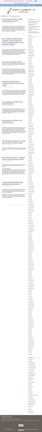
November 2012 (31, 304)
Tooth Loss (30, 409)
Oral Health (30, 393)
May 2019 (30, 178)
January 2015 (30, 262)
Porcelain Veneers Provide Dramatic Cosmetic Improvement (34, 32)
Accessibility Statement (17, 429)
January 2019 (30, 184)
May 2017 (30, 217)
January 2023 (30, 107)
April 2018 (30, 199)
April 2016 (30, 238)
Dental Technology (31, 375)
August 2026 (30, 37)
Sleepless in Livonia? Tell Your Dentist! (12, 121)
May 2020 (30, 158)
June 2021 (30, 137)
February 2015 (30, 260)
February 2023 (30, 105)
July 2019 (30, 175)
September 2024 (31, 74)
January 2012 (30, 320)
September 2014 (31, 268)
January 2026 (30, 48)
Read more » (13, 31)
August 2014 (30, 270)
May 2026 (30, 42)
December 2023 (31, 89)
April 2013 (30, 296)
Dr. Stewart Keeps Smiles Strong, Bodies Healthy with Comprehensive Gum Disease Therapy (12, 41)
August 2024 (30, 76)
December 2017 (31, 205)
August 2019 (30, 173)
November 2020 (31, 149)
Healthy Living (30, 386)
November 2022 (31, 110)
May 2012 (30, 314)
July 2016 (30, 233)
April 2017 (30, 218)
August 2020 (30, 153)
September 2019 (31, 171)
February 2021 (30, 144)
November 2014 (31, 265)
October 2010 (30, 344)
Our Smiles (28, 5)
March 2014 (30, 278)
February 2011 (30, 338)
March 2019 (30, 181)
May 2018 (30, 197)
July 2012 (30, 310)
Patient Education (31, 399)
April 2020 (30, 160)
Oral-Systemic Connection (32, 394)
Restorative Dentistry (32, 402)
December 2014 (31, 263)
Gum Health (30, 383)
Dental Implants (31, 372)
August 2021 (30, 134)
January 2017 (30, 223)
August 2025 (30, 56)
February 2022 (30, 124)
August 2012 (30, 309)
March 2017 (30, 220)
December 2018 (31, 186)
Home (2, 5)
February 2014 (30, 280)
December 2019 (31, 166)
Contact (33, 5)
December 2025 (31, 50)
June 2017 (30, 215)
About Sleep (30, 359)
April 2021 (30, 141)
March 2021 (30, 142)
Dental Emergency (31, 369)
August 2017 (30, 212)
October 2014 (30, 267)
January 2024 (30, 87)
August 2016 (30, 231)
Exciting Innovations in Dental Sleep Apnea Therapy (13, 63)
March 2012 (30, 317)
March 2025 (30, 65)
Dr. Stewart (30, 377)
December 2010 (31, 341)
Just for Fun (30, 388)
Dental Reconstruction (32, 373)
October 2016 (30, 228)
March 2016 (30, 239)
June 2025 (30, 60)
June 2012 (30, 312)
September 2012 (31, 307)
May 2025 (30, 61)
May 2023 (30, 100)
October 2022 (30, 111)
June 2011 (30, 331)
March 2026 (30, 45)
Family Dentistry (31, 378)
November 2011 (31, 323)
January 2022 (30, 126)
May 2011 (30, 333)
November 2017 (31, 207)
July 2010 (30, 349)
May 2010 (30, 352)
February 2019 (30, 183)
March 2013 (30, 297)
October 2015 (30, 247)
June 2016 (30, 234)
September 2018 (31, 191)
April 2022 (30, 121)
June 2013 (30, 293)
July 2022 (30, 116)
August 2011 (30, 328)
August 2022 (30, 115)
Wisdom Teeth (30, 412)
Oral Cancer (30, 391)
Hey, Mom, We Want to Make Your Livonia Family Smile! (13, 158)
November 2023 (31, 90)
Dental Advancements (32, 367)
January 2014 (30, 281)
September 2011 (31, 326)
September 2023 (31, 94)
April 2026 (30, 44)
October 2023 (30, 92)
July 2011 (30, 330)
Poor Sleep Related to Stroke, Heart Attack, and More (13, 83)
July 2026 (30, 39)
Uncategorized (30, 411)
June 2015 (30, 254)
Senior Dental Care (31, 404)
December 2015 (31, 244)
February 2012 (30, 318)
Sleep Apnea (30, 406)
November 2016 (31, 226)
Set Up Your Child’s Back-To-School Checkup (33, 24)
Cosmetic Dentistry (31, 365)
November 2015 (31, 246)
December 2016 (31, 225)
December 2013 (31, 283)
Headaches (30, 385)
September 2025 (31, 55)
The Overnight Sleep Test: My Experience (12, 103)
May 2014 (30, 275)
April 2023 (30, 102)
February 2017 (30, 221)
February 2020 (30, 163)
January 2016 (30, 242)
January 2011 (30, 339)
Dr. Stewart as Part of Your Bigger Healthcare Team (13, 142)
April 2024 (30, 82)
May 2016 (30, 236)
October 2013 (30, 286)
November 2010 (31, 343)
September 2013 (31, 288)
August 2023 (30, 95)
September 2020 (31, 152)
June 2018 (30, 196)
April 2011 (30, 335)
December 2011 (31, 322)
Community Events (31, 364)
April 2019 (30, 179)
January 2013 (30, 301)
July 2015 (30, 252)
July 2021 (30, 136)
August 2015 (30, 251)
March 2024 (30, 84)
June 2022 (30, 118)
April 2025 (30, 63)
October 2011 (30, 325)
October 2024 (30, 73)
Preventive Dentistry (31, 401)
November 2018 (31, 187)
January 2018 (30, 204)
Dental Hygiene (31, 370)
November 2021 (31, 129)
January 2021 (30, 145)
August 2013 (30, 289)
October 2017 (30, 208)
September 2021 (31, 132)
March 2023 (30, 103)
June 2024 (30, 79)
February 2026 (30, 47)
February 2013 (30, 299)
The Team (6, 5)
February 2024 (30, 86)
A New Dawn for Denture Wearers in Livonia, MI (12, 183)
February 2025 (30, 66)
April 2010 (30, 354)
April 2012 (30, 315)
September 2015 (31, 249)
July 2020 (30, 155)
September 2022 (31, 113)
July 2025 (30, 58)
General (29, 380)
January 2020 (30, 165)
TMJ (29, 407)
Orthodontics (30, 396)
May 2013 (30, 294)
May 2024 (30, 81)
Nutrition (29, 390)
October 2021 (30, 131)
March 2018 (30, 200)
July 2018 (30, 194)
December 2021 (31, 128)
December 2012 (31, 302)
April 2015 (30, 257)
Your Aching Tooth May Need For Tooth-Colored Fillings (34, 22)
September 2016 (31, 229)
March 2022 (30, 123)
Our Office (12, 5)
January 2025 (30, 68)
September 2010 (31, 346)
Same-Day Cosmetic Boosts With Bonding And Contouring (34, 27)
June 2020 (30, 157)
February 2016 (30, 241)
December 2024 (31, 69)
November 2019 (31, 168)
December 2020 (31, 147)
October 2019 (30, 170)
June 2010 (30, 351)
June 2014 (30, 273)
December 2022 (31, 108)
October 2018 (30, 189)
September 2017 (31, 210)
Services (18, 5)
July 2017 (30, 213)
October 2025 (30, 53)
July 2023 (30, 97)
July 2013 (30, 291)
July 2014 (30, 272)
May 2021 (30, 139)
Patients (23, 5)
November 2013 (31, 284)
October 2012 (30, 305)
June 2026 (30, 40)
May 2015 (30, 255)
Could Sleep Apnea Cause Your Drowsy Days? (12, 20)
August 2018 (30, 192)
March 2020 (30, 162)
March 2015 (30, 259)
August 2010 (30, 348)
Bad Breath (30, 360)
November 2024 (31, 71)
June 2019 (30, 176)
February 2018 (30, 202)
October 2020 (30, 150)
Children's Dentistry (31, 362)
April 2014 (30, 276)
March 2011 (30, 336)
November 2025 (31, 52)
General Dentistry (31, 381)
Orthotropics (30, 398)
